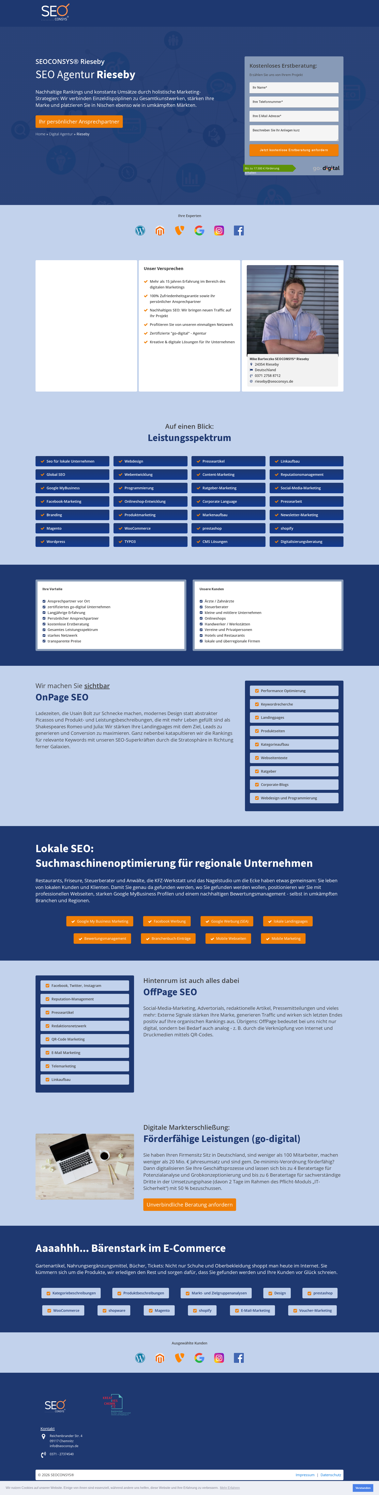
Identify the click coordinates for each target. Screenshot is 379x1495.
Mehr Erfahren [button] (230, 1487)
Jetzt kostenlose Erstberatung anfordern (294, 150)
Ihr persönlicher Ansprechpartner (79, 121)
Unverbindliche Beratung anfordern (190, 1204)
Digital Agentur (61, 134)
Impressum (305, 1474)
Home (40, 134)
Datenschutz (331, 1474)
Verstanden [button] (363, 1487)
